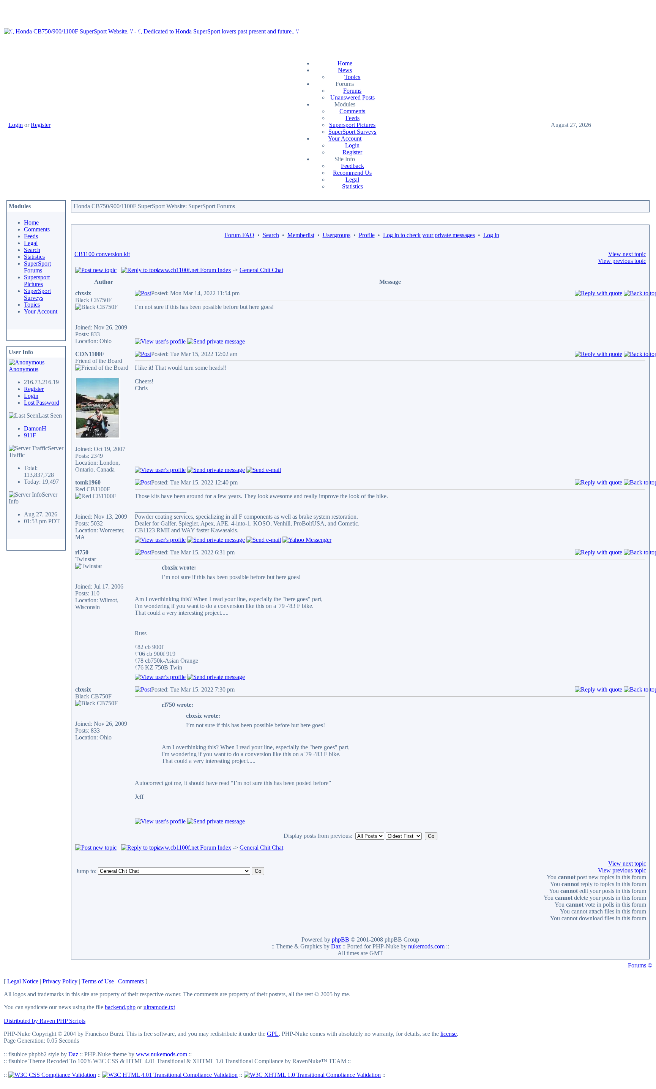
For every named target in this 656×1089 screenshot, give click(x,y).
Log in (491, 235)
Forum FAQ (239, 235)
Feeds (352, 118)
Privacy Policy (60, 981)
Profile (367, 235)
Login (15, 125)
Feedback (352, 166)
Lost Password (41, 402)
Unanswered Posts (352, 97)
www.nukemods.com (161, 1054)
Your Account (344, 138)
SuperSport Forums (37, 267)
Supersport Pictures (352, 125)
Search (32, 250)
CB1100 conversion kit (102, 254)
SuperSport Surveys (352, 131)
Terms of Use (98, 981)
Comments (352, 111)
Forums (352, 90)
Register (40, 125)
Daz (336, 946)
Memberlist (300, 235)
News (345, 70)
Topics (352, 77)
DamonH (35, 428)
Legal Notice (22, 981)
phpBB (340, 939)
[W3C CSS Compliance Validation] (52, 1075)
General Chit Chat (261, 270)
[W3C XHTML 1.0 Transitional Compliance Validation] (312, 1075)
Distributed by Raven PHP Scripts (44, 1021)
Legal (352, 179)
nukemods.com (426, 946)
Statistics (352, 186)
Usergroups (336, 235)
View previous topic (622, 261)
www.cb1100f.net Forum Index (193, 270)
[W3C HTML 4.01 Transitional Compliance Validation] (170, 1075)
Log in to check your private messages (429, 235)
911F (30, 435)
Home (344, 63)
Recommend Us (352, 172)
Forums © (640, 965)
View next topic (627, 254)
